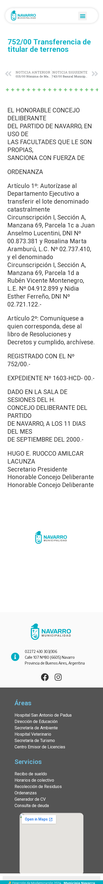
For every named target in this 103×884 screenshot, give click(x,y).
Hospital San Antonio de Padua (43, 715)
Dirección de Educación (36, 721)
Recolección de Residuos (38, 786)
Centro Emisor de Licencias (40, 746)
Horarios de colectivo (34, 780)
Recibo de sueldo (31, 773)
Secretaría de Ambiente (36, 727)
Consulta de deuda (32, 805)
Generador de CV (30, 799)
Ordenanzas (26, 792)
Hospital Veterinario (33, 734)
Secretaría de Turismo (35, 740)
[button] (82, 16)
